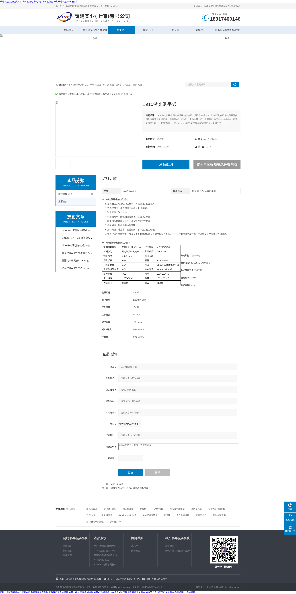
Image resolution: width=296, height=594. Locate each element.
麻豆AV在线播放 (101, 592)
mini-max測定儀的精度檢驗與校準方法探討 (77, 230)
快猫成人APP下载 (118, 592)
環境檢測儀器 (93, 94)
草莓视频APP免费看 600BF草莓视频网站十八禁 (106, 555)
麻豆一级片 (74, 592)
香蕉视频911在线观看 (185, 592)
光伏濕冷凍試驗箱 (216, 509)
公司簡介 (67, 546)
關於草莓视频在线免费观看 (95, 31)
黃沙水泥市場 (219, 515)
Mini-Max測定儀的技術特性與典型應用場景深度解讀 (77, 245)
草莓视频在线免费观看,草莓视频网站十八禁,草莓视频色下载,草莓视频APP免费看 (38, 1)
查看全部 (63, 201)
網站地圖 (4, 592)
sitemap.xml (234, 587)
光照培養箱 (158, 509)
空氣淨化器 (201, 515)
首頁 (72, 94)
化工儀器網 (212, 587)
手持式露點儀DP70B (104, 550)
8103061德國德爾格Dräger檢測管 (106, 564)
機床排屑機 (128, 509)
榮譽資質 (135, 550)
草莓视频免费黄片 (39, 592)
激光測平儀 (108, 94)
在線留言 (208, 6)
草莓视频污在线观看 (58, 592)
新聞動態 (67, 550)
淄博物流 (90, 515)
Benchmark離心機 (127, 515)
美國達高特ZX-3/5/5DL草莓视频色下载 (129, 488)
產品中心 (121, 30)
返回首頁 (198, 6)
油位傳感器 (196, 509)
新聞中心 (148, 30)
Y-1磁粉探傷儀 (101, 560)
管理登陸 (223, 587)
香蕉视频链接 (86, 592)
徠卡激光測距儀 (177, 509)
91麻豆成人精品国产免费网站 (160, 592)
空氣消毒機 (106, 515)
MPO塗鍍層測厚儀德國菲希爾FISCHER (106, 546)
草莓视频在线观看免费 (19, 592)
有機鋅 (167, 515)
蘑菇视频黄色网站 (136, 592)
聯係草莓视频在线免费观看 (227, 6)
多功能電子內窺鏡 (95, 521)
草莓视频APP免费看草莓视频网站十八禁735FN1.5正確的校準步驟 (77, 253)
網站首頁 (69, 30)
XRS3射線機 (117, 484)
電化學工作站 (109, 509)
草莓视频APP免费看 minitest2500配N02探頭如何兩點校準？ (77, 268)
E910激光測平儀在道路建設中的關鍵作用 (77, 238)
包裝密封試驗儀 (149, 515)
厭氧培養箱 (91, 509)
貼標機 (143, 509)
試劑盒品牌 (115, 521)
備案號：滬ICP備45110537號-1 (147, 587)
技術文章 (174, 30)
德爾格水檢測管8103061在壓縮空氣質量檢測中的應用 (77, 260)
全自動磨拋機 (182, 515)
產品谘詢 (166, 164)
